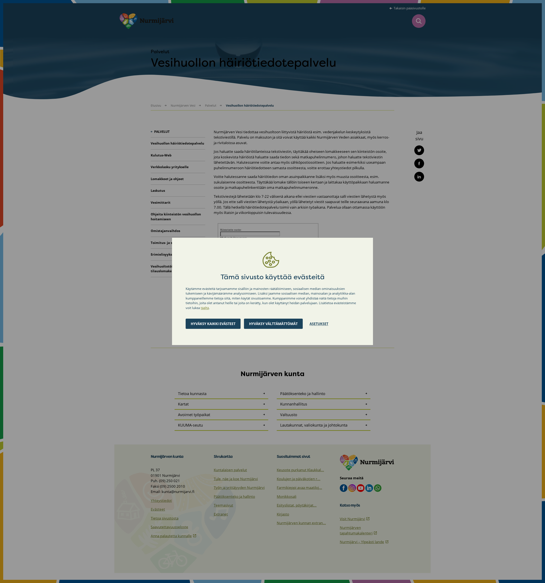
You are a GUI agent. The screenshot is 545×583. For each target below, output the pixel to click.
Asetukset (319, 324)
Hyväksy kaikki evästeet (213, 324)
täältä (205, 308)
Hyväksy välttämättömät (273, 324)
